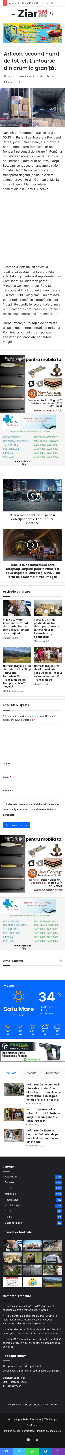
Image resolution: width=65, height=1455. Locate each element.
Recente (31, 1073)
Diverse (9, 1182)
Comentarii (53, 1073)
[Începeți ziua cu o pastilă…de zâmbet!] (32, 1282)
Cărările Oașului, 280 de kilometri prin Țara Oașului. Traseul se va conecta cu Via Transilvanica (48, 673)
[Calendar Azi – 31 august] (12, 1282)
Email (7, 776)
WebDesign (50, 1419)
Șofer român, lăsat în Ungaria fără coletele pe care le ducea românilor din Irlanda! (42, 1136)
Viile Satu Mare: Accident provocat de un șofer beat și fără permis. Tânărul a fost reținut (16, 626)
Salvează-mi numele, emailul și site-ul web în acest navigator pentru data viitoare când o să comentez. (31, 809)
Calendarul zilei (13, 1222)
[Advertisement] (32, 229)
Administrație (12, 1205)
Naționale (10, 1193)
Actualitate (11, 1176)
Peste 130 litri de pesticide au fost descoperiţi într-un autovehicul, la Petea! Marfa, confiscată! (46, 628)
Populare (10, 1073)
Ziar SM (10, 76)
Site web (8, 790)
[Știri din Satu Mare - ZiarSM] (32, 13)
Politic (8, 1217)
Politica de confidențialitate (19, 1430)
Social (8, 1188)
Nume (7, 763)
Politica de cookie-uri (49, 1430)
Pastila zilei (11, 1199)
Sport (8, 1211)
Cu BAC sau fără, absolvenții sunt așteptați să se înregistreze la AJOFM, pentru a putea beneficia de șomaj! (32, 1343)
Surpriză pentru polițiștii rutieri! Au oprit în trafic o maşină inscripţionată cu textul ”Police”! (43, 1115)
